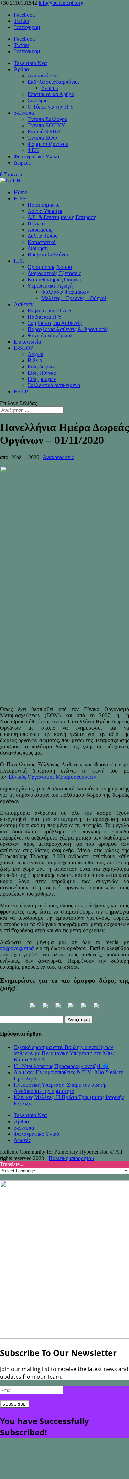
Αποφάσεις (40, 230)
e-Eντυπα (24, 113)
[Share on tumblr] (96, 1008)
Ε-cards (49, 88)
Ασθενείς (24, 304)
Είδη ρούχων (42, 379)
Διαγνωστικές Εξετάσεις (54, 273)
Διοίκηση (38, 248)
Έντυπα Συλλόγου (47, 119)
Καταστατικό (42, 242)
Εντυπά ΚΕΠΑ (44, 131)
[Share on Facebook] (32, 1008)
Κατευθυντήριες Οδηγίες (55, 279)
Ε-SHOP (23, 348)
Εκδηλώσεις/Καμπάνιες (53, 82)
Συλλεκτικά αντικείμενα (54, 385)
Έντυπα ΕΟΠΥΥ (46, 125)
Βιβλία (35, 360)
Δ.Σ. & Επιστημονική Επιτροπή (62, 217)
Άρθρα (21, 69)
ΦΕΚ (33, 150)
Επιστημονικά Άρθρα (51, 94)
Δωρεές (22, 163)
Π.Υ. (19, 261)
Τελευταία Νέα (30, 63)
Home (20, 192)
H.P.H (20, 199)
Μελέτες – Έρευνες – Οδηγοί (73, 298)
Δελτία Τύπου (43, 236)
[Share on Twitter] (45, 1008)
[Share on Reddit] (58, 1008)
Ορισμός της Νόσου (50, 267)
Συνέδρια (38, 100)
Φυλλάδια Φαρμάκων (65, 292)
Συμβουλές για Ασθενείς (55, 323)
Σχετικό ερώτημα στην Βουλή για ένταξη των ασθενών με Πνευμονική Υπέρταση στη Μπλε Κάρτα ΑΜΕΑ (65, 1053)
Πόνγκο (36, 223)
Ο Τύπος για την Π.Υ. (51, 107)
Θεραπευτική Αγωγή (50, 286)
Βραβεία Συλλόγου (48, 255)
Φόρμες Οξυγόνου (48, 144)
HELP (21, 391)
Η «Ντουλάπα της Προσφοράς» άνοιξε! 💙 (61, 1066)
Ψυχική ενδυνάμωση (50, 335)
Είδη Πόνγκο (42, 373)
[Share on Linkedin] (83, 1008)
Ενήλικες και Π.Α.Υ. (50, 310)
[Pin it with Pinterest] (70, 1008)
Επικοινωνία (27, 342)
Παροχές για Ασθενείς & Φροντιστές (68, 329)
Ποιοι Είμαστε (44, 205)
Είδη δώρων (41, 366)
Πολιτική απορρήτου (71, 1158)
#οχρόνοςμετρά (17, 948)
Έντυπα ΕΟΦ (42, 138)
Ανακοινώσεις (43, 75)
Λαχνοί (35, 354)
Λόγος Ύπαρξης (45, 211)
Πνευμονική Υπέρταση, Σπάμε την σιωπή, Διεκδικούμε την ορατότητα (60, 1088)
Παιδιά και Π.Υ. (45, 317)
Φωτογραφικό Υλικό (36, 156)
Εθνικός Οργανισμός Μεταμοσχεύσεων (52, 777)
